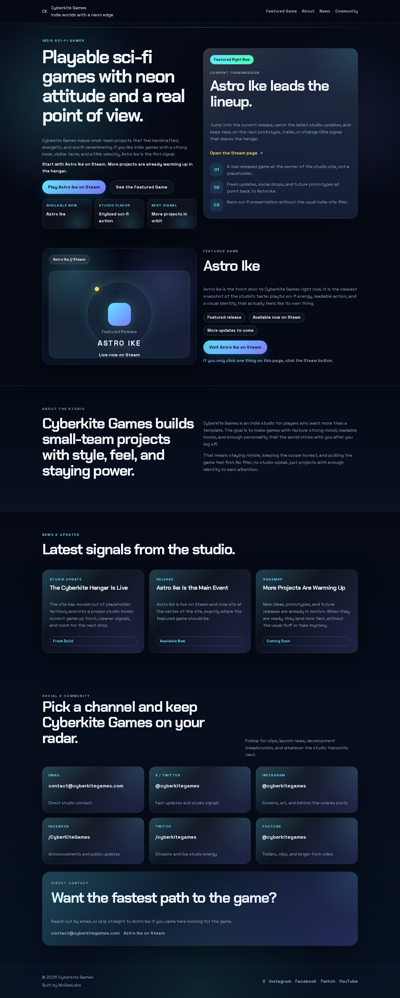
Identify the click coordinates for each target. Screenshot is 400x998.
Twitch (327, 981)
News (324, 11)
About (308, 11)
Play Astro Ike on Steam (74, 187)
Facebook (305, 981)
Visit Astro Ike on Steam (235, 347)
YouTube (348, 981)
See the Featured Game (141, 187)
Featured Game (281, 11)
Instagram (280, 981)
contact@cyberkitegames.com (85, 933)
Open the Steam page (233, 153)
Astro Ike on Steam (144, 933)
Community (346, 11)
